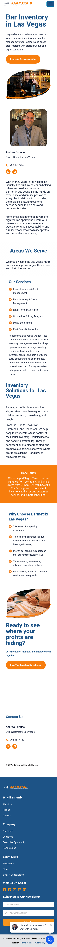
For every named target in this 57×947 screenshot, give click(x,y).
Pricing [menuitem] (6, 810)
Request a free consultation (23, 59)
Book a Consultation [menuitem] (13, 874)
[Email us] (8, 171)
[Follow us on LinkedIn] (14, 171)
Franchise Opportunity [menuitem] (14, 842)
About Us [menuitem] (7, 804)
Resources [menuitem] (8, 863)
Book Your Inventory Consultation (25, 665)
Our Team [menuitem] (8, 831)
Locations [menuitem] (8, 836)
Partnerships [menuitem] (9, 848)
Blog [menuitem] (5, 869)
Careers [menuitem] (7, 815)
